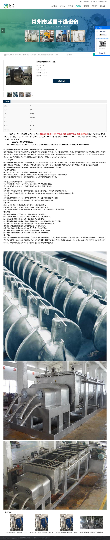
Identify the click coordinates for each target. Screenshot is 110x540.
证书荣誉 (86, 6)
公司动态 (70, 6)
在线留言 (102, 6)
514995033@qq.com (101, 1)
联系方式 (94, 6)
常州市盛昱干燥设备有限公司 (23, 538)
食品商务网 (47, 538)
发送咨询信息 (61, 81)
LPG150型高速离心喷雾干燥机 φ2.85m (16, 532)
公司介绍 (62, 6)
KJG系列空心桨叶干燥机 (33, 54)
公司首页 (54, 6)
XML (31, 538)
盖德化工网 (41, 538)
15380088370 (87, 1)
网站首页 (17, 54)
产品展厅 (78, 6)
